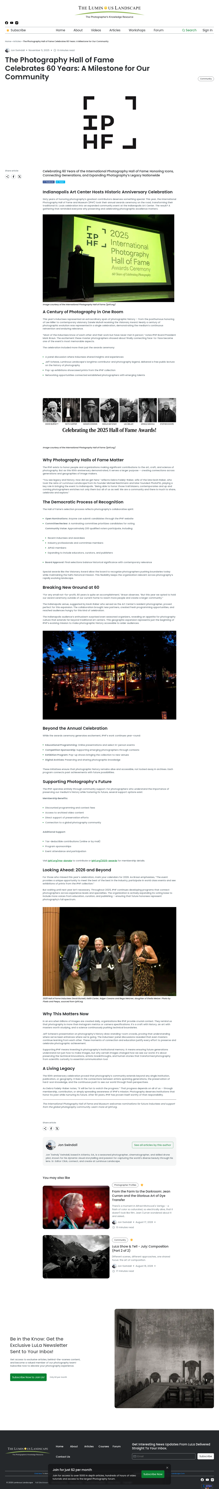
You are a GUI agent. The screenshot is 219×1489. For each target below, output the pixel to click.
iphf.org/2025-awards (104, 860)
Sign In (208, 30)
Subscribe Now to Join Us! (28, 1377)
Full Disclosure (42, 1482)
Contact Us (63, 1456)
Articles (114, 30)
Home (60, 30)
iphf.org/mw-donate (60, 860)
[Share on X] (19, 176)
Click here (38, 1473)
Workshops (137, 30)
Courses (103, 1446)
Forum (159, 30)
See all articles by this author (152, 1145)
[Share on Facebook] (13, 176)
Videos (96, 30)
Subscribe (18, 30)
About (78, 30)
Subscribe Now (152, 1474)
